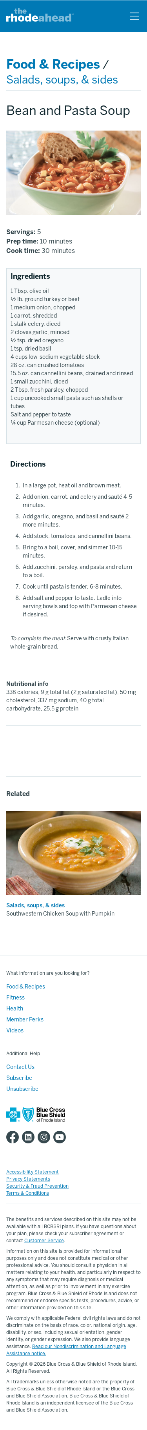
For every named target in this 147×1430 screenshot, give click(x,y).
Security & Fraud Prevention (37, 1186)
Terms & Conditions (27, 1193)
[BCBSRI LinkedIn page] (30, 1137)
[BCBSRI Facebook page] (14, 1137)
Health (14, 1008)
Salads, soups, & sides (62, 79)
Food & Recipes (53, 64)
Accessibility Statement (32, 1172)
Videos (15, 1030)
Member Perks (25, 1019)
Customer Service (44, 1240)
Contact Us (20, 1067)
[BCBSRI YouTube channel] (61, 1137)
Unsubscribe (22, 1089)
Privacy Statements (28, 1179)
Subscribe (19, 1078)
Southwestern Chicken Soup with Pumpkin (60, 913)
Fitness (15, 997)
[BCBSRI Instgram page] (45, 1137)
